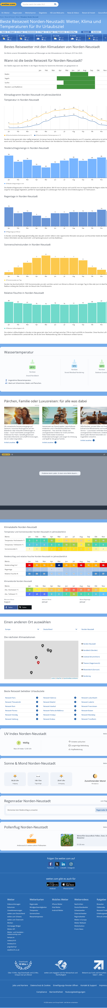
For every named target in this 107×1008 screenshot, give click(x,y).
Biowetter (100, 904)
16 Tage (50, 32)
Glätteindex (101, 907)
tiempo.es (10, 937)
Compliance (41, 992)
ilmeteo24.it (11, 944)
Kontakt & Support (89, 985)
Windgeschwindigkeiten (38, 907)
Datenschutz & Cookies (40, 985)
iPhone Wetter (57, 904)
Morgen (12, 32)
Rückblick (96, 32)
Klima (17, 17)
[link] (5, 13)
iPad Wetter (56, 907)
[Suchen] (54, 4)
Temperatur (34, 910)
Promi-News (78, 929)
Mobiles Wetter (60, 899)
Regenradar (61, 32)
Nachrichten (78, 904)
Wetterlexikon (79, 926)
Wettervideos (81, 899)
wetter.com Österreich (15, 920)
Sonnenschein (35, 913)
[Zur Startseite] (8, 4)
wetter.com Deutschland (16, 913)
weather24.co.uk (13, 950)
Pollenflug (72, 32)
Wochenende (31, 32)
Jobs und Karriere (20, 985)
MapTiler (59, 678)
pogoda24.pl (11, 947)
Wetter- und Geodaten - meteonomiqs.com (15, 933)
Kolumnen (11, 907)
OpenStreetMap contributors (70, 678)
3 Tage (21, 32)
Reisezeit (86, 32)
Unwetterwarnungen (14, 910)
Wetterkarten (37, 899)
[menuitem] (5, 13)
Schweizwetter (79, 910)
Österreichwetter (80, 913)
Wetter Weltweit (80, 923)
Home (2, 17)
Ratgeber (101, 899)
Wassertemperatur (36, 917)
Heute (4, 32)
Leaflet (53, 678)
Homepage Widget (14, 926)
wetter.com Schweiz (14, 917)
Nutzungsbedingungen (75, 992)
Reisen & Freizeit (10, 17)
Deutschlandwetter (81, 907)
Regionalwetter (79, 917)
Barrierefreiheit (56, 992)
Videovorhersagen (13, 904)
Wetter (11, 899)
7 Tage (42, 32)
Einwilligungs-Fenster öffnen (65, 985)
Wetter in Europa (80, 920)
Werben (10, 923)
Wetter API (11, 929)
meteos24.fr (11, 940)
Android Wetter (57, 910)
